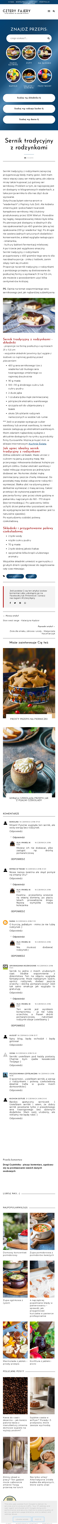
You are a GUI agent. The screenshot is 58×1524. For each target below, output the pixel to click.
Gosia (12, 1053)
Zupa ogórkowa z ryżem (13, 1301)
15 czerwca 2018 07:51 (30, 822)
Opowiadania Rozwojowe (22, 966)
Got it (38, 1519)
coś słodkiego (15, 576)
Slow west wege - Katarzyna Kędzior (21, 620)
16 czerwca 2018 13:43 (26, 1053)
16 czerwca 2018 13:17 (28, 1035)
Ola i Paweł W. (23, 843)
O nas (11, 2)
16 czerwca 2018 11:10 (26, 921)
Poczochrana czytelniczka (23, 1074)
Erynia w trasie (17, 869)
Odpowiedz (16, 831)
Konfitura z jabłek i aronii (40, 1362)
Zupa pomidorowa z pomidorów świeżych (42, 1254)
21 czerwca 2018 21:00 (36, 1099)
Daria (12, 921)
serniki (31, 576)
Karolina (14, 822)
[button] (43, 10)
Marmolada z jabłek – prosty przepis (15, 1362)
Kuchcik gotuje (17, 1099)
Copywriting (29, 3)
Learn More (22, 1519)
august (13, 1035)
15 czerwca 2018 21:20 (36, 869)
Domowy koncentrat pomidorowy (15, 1254)
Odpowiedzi (19, 837)
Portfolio (45, 2)
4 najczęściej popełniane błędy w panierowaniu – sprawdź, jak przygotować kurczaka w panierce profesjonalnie (42, 1308)
